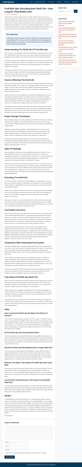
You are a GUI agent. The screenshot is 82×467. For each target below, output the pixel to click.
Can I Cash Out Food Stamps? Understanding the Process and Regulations (66, 42)
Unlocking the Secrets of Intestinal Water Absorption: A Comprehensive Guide (67, 36)
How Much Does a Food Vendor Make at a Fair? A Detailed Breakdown (66, 23)
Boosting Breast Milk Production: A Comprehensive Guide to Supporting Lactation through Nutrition (67, 62)
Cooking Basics (51, 1)
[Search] (76, 11)
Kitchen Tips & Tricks (40, 1)
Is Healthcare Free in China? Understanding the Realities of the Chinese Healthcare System (67, 55)
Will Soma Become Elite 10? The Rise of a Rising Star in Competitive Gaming (67, 49)
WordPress (52, 464)
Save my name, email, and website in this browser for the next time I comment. (26, 453)
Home (31, 1)
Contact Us (66, 1)
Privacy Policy (75, 1)
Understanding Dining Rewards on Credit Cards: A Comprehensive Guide (67, 29)
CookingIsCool (8, 2)
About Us (59, 1)
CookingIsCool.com (39, 464)
